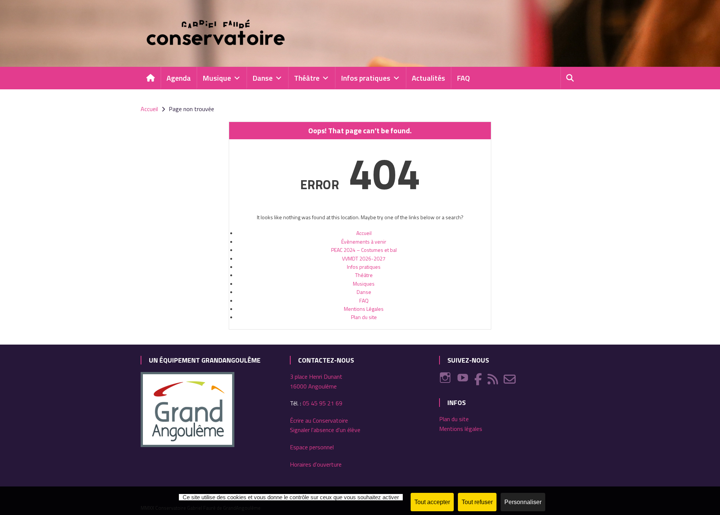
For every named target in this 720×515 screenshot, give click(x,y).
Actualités (428, 78)
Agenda (178, 78)
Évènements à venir (363, 241)
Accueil (364, 233)
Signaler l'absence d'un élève (325, 429)
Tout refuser (477, 502)
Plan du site (364, 317)
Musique (216, 78)
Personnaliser (523, 502)
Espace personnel (312, 447)
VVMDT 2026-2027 (364, 258)
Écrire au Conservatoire (319, 420)
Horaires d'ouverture (316, 464)
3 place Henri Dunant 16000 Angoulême (316, 381)
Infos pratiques (365, 78)
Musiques (364, 284)
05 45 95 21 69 (322, 403)
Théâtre (307, 78)
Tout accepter (432, 502)
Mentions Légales (364, 309)
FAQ (463, 78)
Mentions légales (460, 428)
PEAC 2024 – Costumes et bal (364, 250)
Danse (262, 78)
